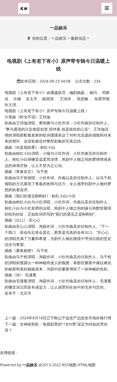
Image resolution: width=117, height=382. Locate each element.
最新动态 (78, 38)
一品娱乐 (58, 38)
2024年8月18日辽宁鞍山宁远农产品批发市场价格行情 (65, 317)
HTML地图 (87, 364)
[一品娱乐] (24, 8)
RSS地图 (69, 364)
